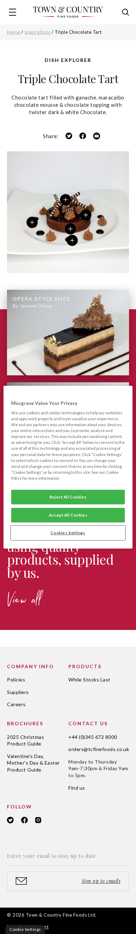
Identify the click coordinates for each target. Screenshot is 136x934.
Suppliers (18, 692)
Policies (16, 679)
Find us (76, 788)
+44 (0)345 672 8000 (92, 737)
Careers (16, 704)
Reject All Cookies (68, 497)
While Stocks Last (89, 679)
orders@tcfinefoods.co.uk (98, 749)
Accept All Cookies (68, 515)
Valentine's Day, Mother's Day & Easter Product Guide (33, 763)
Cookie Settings (25, 929)
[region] (68, 466)
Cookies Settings (68, 532)
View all (24, 602)
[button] (12, 12)
